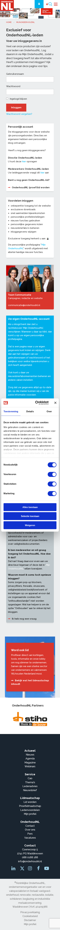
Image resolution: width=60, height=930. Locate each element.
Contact (30, 825)
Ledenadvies (30, 786)
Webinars (30, 766)
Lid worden (30, 802)
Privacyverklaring (30, 912)
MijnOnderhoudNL (25, 22)
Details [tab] (30, 411)
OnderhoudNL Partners (28, 705)
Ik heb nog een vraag (24, 618)
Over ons (30, 829)
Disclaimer (30, 920)
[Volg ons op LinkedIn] (14, 869)
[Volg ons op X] (22, 869)
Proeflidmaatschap (30, 806)
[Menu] (56, 3)
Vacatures (30, 837)
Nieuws (30, 754)
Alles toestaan (30, 507)
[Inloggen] (39, 4)
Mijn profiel (30, 813)
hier (24, 161)
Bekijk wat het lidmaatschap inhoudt (30, 682)
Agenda (30, 758)
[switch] (52, 474)
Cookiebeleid (30, 916)
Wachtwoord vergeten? (19, 114)
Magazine (30, 762)
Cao (30, 778)
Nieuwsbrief (30, 790)
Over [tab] (49, 411)
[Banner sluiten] (55, 403)
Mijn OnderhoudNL (33, 328)
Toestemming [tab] (11, 411)
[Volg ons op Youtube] (46, 869)
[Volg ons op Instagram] (30, 869)
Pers (30, 833)
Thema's (30, 782)
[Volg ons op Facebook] (38, 869)
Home (9, 22)
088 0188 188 (30, 857)
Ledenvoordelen (30, 810)
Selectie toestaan (30, 516)
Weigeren (30, 525)
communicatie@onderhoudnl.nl (24, 305)
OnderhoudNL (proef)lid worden (31, 187)
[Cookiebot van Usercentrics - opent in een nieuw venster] (36, 403)
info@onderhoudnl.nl (30, 861)
